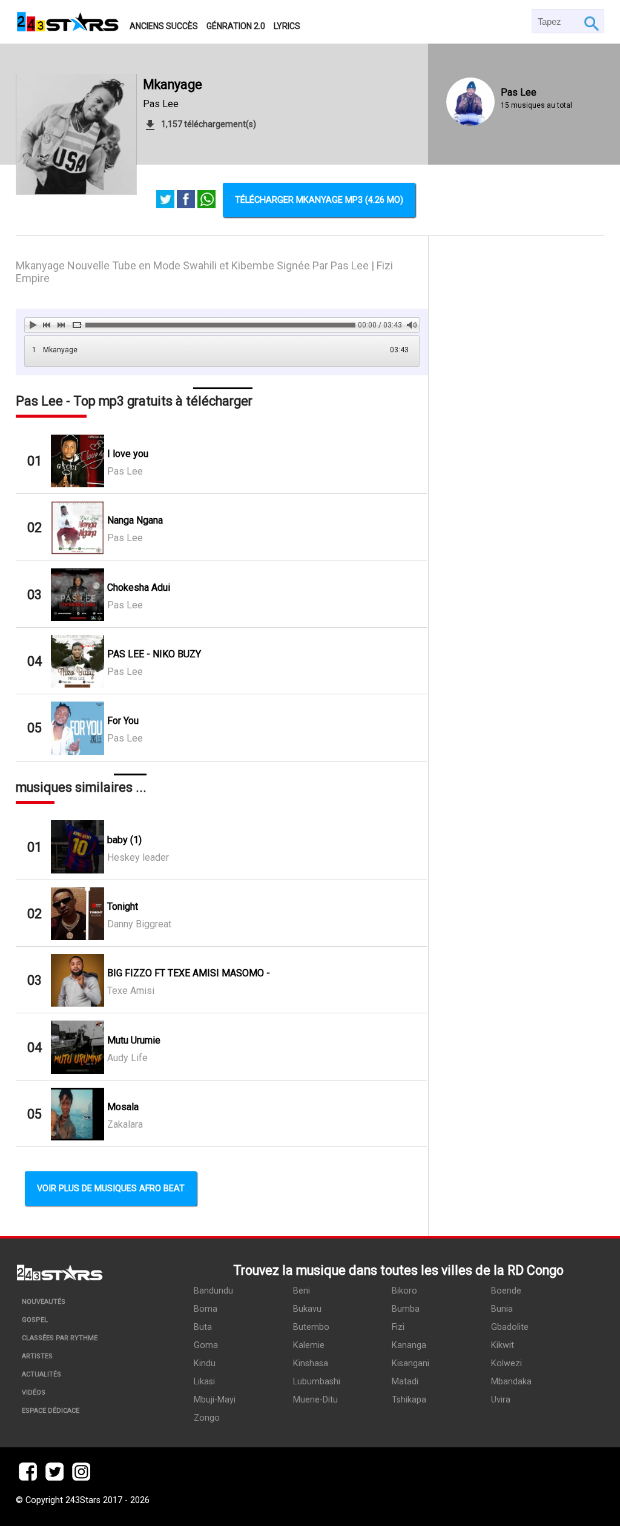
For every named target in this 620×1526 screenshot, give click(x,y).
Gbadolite (510, 1327)
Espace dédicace (50, 1411)
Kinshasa (310, 1363)
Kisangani (410, 1363)
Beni (301, 1291)
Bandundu (213, 1291)
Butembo (311, 1327)
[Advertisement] (517, 662)
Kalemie (309, 1345)
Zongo (207, 1418)
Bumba (406, 1309)
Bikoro (404, 1291)
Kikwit (502, 1345)
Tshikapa (409, 1400)
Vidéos (33, 1392)
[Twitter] (165, 200)
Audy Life (127, 1058)
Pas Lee (161, 104)
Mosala (123, 1107)
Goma (206, 1345)
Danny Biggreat (139, 924)
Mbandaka (511, 1381)
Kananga (409, 1345)
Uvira (500, 1400)
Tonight (122, 906)
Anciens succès (164, 26)
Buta (203, 1327)
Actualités (41, 1374)
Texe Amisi (130, 990)
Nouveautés (43, 1302)
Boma (205, 1309)
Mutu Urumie (133, 1040)
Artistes (37, 1356)
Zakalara (125, 1124)
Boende (506, 1291)
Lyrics (287, 26)
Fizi (398, 1327)
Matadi (405, 1381)
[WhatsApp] (206, 200)
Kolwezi (506, 1363)
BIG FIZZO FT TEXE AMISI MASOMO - (188, 973)
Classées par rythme (59, 1338)
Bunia (502, 1309)
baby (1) (124, 840)
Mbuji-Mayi (215, 1400)
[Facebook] (186, 200)
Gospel (35, 1320)
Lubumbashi (316, 1381)
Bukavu (307, 1309)
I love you (127, 453)
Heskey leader (138, 857)
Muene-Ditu (315, 1400)
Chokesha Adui (138, 587)
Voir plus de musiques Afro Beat (111, 1188)
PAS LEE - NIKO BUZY (154, 654)
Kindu (205, 1363)
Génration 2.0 (235, 26)
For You (123, 720)
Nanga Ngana (135, 520)
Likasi (204, 1381)
